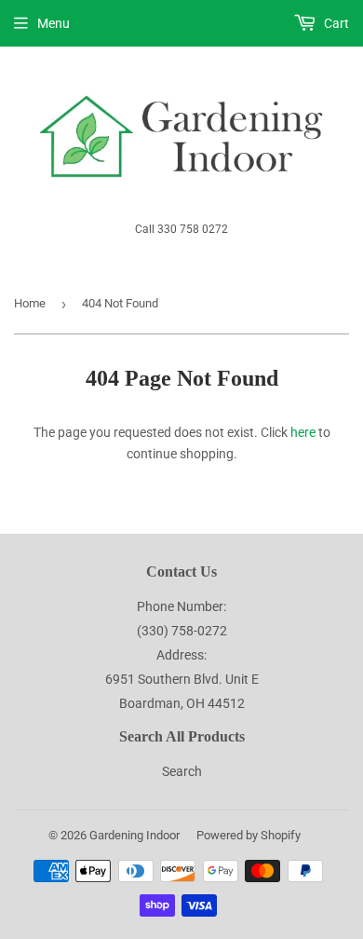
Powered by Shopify (248, 835)
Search (182, 771)
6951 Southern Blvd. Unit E (182, 679)
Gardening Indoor (134, 835)
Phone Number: (181, 606)
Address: (181, 654)
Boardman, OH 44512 (182, 703)
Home (30, 303)
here (303, 432)
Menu (53, 23)
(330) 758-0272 (182, 630)
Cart (335, 23)
